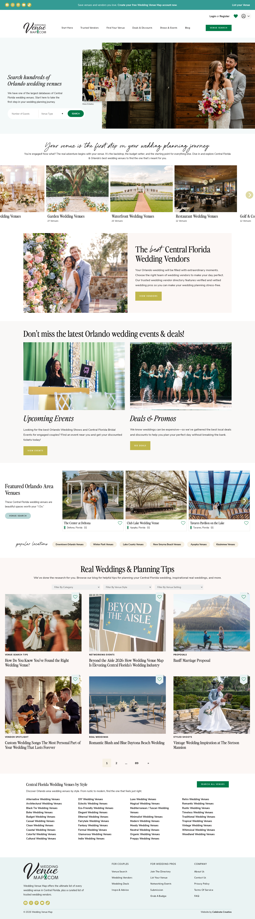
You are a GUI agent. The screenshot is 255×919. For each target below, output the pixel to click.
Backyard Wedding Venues (91, 216)
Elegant (92, 812)
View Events (35, 451)
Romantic (198, 803)
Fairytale (93, 821)
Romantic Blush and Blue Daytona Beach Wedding (126, 742)
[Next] (249, 195)
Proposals (180, 654)
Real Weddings (98, 737)
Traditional (198, 816)
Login (213, 16)
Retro (195, 799)
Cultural (41, 838)
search (76, 113)
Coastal (40, 829)
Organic (145, 834)
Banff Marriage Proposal (191, 660)
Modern (144, 821)
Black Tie (41, 808)
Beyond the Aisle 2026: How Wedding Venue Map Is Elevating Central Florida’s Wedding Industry (126, 662)
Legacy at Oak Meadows (204, 523)
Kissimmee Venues (225, 544)
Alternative (43, 799)
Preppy (144, 838)
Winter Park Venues (103, 544)
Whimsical (198, 829)
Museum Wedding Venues (219, 216)
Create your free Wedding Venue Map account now (147, 5)
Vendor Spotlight (17, 737)
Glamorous (94, 834)
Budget (40, 816)
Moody (144, 825)
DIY (90, 799)
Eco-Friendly (95, 808)
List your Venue (241, 5)
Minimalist (146, 816)
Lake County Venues (133, 544)
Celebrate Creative (222, 911)
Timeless (197, 812)
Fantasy (93, 825)
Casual (40, 821)
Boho (39, 812)
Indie (91, 838)
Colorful (41, 834)
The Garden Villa (137, 523)
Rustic (196, 808)
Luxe (143, 799)
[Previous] (5, 195)
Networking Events (101, 654)
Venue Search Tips (16, 654)
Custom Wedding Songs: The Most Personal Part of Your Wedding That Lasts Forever (43, 745)
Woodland (198, 834)
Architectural (44, 803)
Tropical (197, 821)
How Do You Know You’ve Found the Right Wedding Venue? (37, 662)
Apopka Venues (199, 544)
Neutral (144, 829)
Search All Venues (213, 784)
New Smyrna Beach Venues (167, 544)
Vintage (197, 825)
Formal (92, 829)
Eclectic (92, 803)
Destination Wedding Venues (157, 216)
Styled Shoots (182, 737)
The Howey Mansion (76, 523)
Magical (145, 803)
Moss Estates (88, 104)
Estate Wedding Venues (24, 216)
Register (225, 16)
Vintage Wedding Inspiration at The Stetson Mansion (206, 745)
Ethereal (93, 816)
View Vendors (148, 296)
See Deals (140, 446)
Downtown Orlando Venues (69, 544)
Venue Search (218, 28)
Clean (39, 825)
